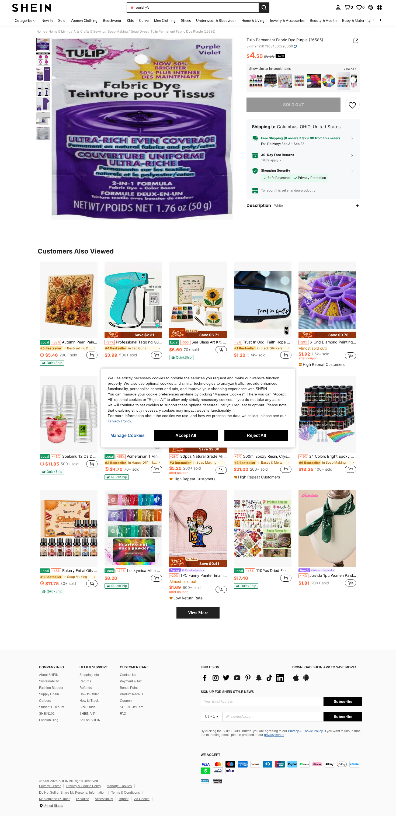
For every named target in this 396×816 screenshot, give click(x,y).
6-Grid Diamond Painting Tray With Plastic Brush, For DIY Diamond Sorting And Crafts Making (328, 342)
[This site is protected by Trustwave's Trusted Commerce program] (205, 781)
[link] (348, 7)
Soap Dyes (139, 31)
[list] (244, 678)
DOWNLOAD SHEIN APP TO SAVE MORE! (324, 667)
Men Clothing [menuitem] (165, 20)
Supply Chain (49, 694)
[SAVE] (352, 105)
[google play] (306, 680)
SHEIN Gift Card (132, 707)
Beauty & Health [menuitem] (323, 20)
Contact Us (128, 675)
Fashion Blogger (51, 688)
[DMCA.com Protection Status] (217, 781)
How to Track (89, 701)
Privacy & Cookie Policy (305, 731)
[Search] (264, 7)
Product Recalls (131, 694)
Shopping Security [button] (275, 171)
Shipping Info (89, 675)
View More (198, 612)
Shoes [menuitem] (186, 20)
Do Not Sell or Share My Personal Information (72, 792)
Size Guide (87, 707)
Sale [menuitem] (61, 20)
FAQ (123, 714)
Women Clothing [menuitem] (84, 20)
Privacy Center (50, 786)
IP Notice (82, 799)
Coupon (126, 701)
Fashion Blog (48, 720)
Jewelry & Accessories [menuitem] (287, 20)
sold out (293, 104)
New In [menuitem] (47, 20)
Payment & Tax (131, 681)
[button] (370, 7)
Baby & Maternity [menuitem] (356, 20)
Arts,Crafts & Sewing (89, 31)
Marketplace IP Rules (54, 799)
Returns (85, 681)
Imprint (123, 799)
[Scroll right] (380, 20)
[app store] (296, 680)
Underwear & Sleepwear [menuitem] (216, 20)
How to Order (89, 694)
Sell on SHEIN (89, 720)
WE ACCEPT (210, 755)
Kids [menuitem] (130, 20)
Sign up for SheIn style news (227, 692)
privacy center (274, 735)
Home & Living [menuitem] (253, 20)
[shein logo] (31, 7)
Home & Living (59, 31)
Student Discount (51, 707)
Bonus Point (129, 688)
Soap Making (118, 31)
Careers (45, 701)
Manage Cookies (119, 786)
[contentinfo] (281, 767)
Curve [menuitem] (144, 20)
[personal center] (338, 7)
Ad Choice (142, 799)
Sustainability (49, 681)
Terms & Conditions (125, 792)
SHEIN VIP (87, 714)
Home (40, 31)
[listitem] (256, 81)
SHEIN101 (47, 714)
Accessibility (104, 799)
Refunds (85, 688)
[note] (52, 363)
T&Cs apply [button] (270, 160)
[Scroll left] (374, 20)
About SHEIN (48, 675)
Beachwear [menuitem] (112, 20)
